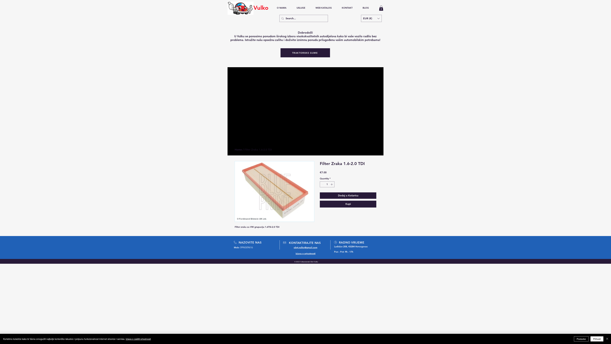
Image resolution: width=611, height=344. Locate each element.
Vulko (260, 7)
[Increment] (332, 184)
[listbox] (371, 18)
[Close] (607, 338)
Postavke (581, 338)
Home (238, 149)
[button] (381, 8)
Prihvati (597, 338)
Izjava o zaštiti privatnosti (138, 338)
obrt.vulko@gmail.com (305, 247)
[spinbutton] (327, 184)
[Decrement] (322, 184)
